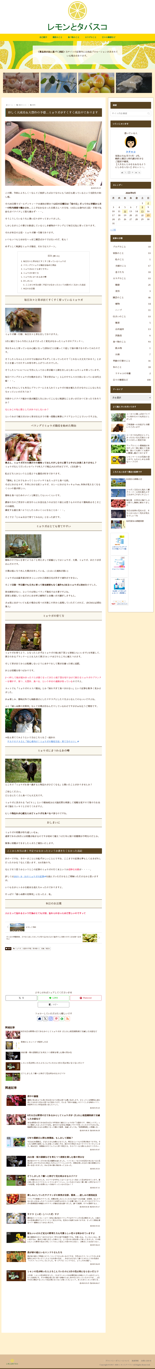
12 (125, 211)
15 (142, 211)
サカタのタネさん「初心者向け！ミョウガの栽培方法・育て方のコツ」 (42, 741)
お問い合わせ (146, 1361)
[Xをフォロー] (45, 1018)
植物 (9, 948)
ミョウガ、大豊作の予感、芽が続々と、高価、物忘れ (32, 948)
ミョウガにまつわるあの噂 (34, 277)
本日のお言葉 (29, 289)
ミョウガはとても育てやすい (35, 269)
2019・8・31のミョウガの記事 (29, 876)
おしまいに (28, 281)
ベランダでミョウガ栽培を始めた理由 (39, 265)
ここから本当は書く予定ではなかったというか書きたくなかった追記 (55, 285)
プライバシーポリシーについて (117, 1361)
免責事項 (135, 1361)
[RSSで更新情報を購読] (67, 1018)
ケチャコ (131, 152)
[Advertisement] (33, 971)
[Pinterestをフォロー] (56, 1018)
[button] (53, 1004)
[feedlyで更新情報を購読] (61, 1018)
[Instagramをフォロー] (50, 1018)
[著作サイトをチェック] (39, 1018)
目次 (50, 256)
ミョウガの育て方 (31, 273)
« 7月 (113, 230)
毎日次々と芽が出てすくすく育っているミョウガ (44, 261)
